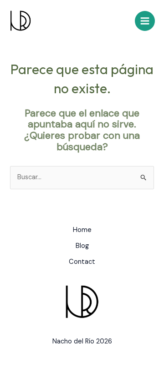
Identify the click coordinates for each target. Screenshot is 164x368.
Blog (82, 246)
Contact (82, 261)
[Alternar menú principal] (145, 21)
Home (82, 230)
